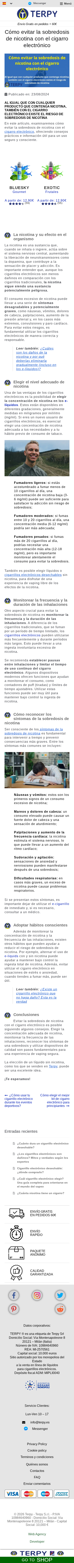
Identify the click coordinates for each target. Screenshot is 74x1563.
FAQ (37, 1477)
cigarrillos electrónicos (23, 635)
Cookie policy (37, 1450)
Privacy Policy (37, 1444)
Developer (37, 1541)
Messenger (39, 3)
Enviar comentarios (37, 1483)
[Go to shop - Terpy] (37, 1553)
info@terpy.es (40, 1422)
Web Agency (37, 1534)
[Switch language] (7, 3)
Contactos (37, 1470)
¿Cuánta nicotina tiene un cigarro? (40, 1193)
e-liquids (11, 956)
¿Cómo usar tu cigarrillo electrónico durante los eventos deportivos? (19, 1100)
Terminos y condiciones (37, 1457)
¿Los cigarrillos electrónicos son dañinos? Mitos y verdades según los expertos (42, 1157)
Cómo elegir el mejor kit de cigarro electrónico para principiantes (54, 1100)
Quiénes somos (37, 1464)
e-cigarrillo (60, 904)
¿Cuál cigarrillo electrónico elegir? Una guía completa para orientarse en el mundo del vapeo (42, 1182)
